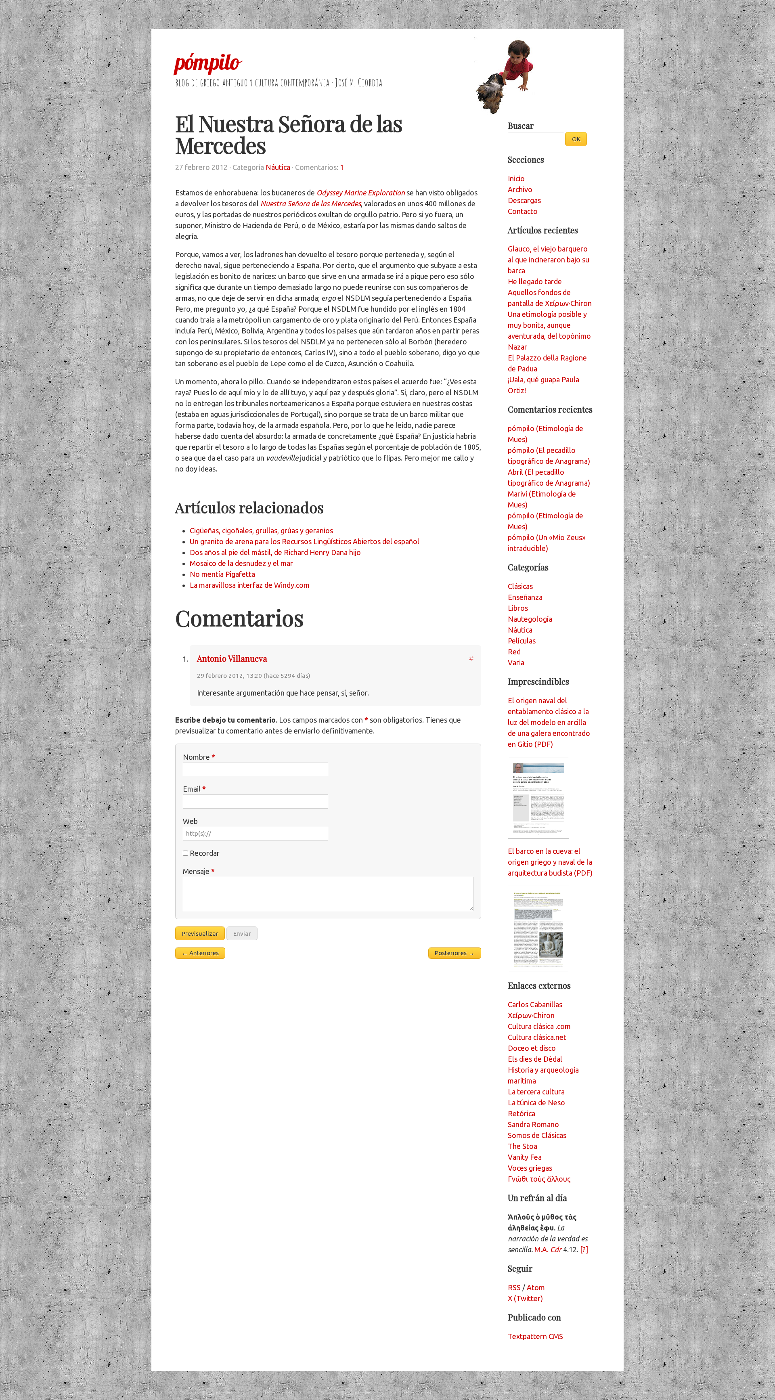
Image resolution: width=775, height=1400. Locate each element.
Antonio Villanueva (232, 658)
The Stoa (522, 1146)
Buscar (521, 125)
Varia (516, 662)
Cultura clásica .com (539, 1026)
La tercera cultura (536, 1092)
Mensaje (199, 871)
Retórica (521, 1113)
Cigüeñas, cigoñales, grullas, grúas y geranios (261, 530)
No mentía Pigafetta (222, 574)
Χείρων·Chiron (531, 1015)
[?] (584, 1249)
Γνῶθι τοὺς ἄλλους (539, 1179)
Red (514, 652)
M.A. (547, 1249)
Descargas (524, 200)
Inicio (516, 178)
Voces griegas (530, 1168)
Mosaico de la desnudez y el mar (241, 563)
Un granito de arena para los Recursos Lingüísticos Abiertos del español (304, 541)
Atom (536, 1287)
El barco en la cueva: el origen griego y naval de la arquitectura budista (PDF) (550, 862)
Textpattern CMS (535, 1336)
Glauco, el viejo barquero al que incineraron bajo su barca (548, 260)
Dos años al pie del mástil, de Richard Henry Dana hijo (275, 552)
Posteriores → (454, 952)
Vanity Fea (525, 1157)
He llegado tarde (535, 281)
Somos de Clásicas (537, 1135)
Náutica (278, 167)
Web (190, 821)
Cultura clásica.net (537, 1037)
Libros (518, 608)
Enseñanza (525, 597)
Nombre (199, 757)
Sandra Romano (533, 1124)
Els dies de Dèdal (535, 1059)
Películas (522, 641)
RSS (514, 1287)
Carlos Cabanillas (535, 1004)
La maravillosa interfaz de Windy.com (250, 585)
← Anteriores (200, 952)
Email (194, 789)
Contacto (523, 211)
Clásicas (520, 586)
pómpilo (207, 61)
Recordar (205, 853)
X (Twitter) (525, 1298)
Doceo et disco (532, 1048)
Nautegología (530, 619)
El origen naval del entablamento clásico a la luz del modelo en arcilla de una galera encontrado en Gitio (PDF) (549, 722)
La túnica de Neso (536, 1102)
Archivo (520, 189)
